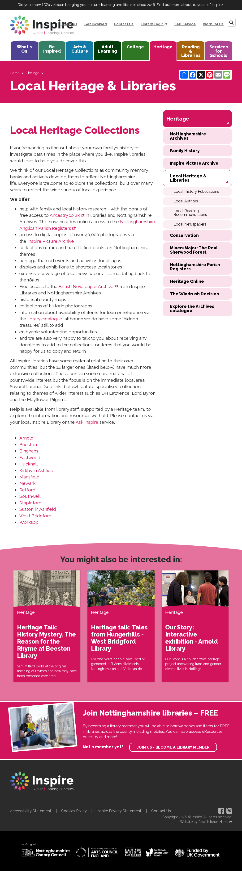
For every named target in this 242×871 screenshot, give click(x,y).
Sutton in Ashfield (37, 509)
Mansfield (29, 476)
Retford (27, 489)
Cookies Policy (74, 811)
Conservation (184, 235)
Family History (185, 150)
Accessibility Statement (30, 811)
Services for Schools (218, 51)
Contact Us (124, 24)
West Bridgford (35, 515)
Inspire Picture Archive (50, 241)
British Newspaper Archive (86, 286)
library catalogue (44, 318)
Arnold (26, 437)
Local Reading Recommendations (190, 213)
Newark (27, 483)
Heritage (163, 46)
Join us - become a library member (173, 747)
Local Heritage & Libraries (188, 178)
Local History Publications (196, 191)
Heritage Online (187, 281)
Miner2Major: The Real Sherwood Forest (194, 250)
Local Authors (185, 201)
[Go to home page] (42, 25)
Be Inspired (52, 49)
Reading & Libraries (190, 51)
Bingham (28, 450)
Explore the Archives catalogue (192, 308)
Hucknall (28, 463)
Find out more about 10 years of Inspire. (190, 5)
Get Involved (95, 24)
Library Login (152, 24)
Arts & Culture (79, 49)
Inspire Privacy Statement (119, 811)
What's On (24, 49)
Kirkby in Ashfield (37, 470)
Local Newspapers (189, 224)
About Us (69, 24)
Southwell (29, 496)
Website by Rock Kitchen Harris (204, 822)
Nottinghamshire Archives (188, 136)
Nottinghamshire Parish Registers (195, 266)
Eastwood (29, 457)
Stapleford (30, 502)
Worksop (29, 522)
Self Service (185, 24)
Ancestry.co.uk (65, 215)
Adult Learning (107, 49)
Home (14, 73)
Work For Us (213, 24)
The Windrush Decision (194, 293)
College (135, 46)
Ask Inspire (87, 422)
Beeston (28, 444)
